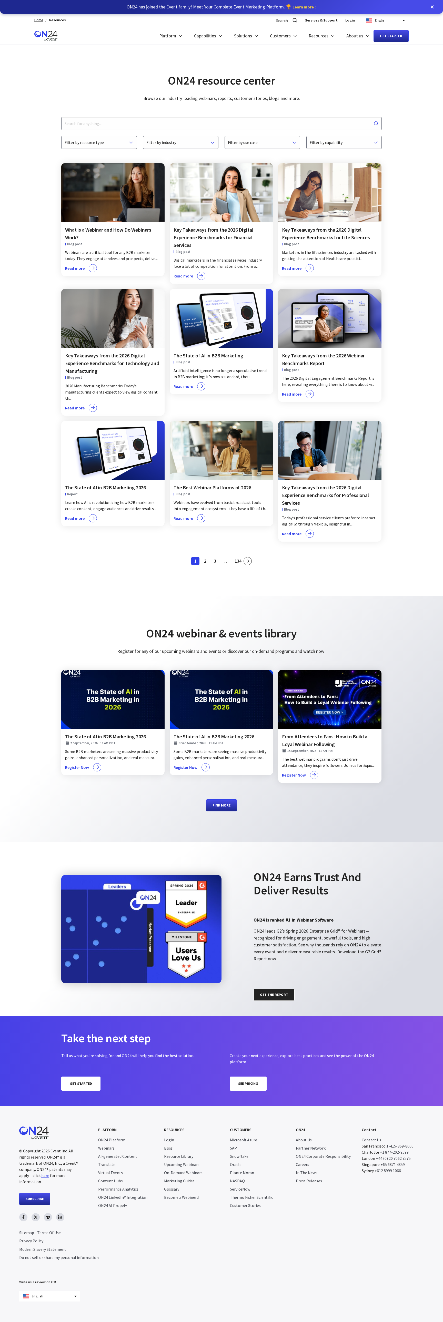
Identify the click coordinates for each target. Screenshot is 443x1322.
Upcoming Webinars (181, 1164)
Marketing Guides (179, 1180)
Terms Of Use (49, 1232)
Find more (221, 805)
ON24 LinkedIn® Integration (122, 1197)
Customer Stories (245, 1205)
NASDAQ (237, 1180)
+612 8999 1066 (388, 1170)
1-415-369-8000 (400, 1146)
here (45, 1175)
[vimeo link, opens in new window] (48, 1217)
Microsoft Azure (243, 1139)
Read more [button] (75, 268)
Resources (57, 20)
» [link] (248, 561)
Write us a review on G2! (37, 1282)
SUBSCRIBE (35, 1198)
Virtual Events (110, 1172)
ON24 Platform (111, 1139)
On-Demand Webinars (183, 1172)
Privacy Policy (31, 1240)
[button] (432, 7)
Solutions (243, 36)
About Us (304, 1139)
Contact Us (371, 1139)
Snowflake (239, 1156)
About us (354, 36)
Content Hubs (110, 1180)
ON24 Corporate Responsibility (323, 1156)
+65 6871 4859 (392, 1164)
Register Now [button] (77, 767)
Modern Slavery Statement (42, 1249)
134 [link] (238, 561)
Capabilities (205, 36)
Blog (168, 1148)
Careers (302, 1164)
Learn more (303, 6)
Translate (106, 1164)
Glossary (171, 1189)
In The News (306, 1172)
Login (350, 20)
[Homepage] (45, 36)
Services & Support (321, 20)
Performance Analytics (118, 1189)
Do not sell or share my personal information (59, 1257)
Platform (167, 36)
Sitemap (26, 1232)
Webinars (106, 1148)
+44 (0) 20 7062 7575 (393, 1158)
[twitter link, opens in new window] (36, 1217)
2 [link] (206, 561)
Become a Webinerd (181, 1197)
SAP (233, 1148)
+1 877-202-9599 (394, 1152)
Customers (280, 36)
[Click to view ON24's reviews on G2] (272, 862)
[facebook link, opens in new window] (23, 1217)
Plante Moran (242, 1172)
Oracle (235, 1164)
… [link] (226, 561)
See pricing (248, 1083)
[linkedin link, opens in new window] (60, 1217)
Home (38, 20)
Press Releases (309, 1180)
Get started (391, 36)
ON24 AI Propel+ (112, 1205)
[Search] (294, 20)
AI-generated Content (117, 1156)
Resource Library (178, 1156)
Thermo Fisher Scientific (251, 1197)
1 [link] (196, 561)
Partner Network (311, 1148)
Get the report (274, 994)
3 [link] (216, 561)
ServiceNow (240, 1189)
